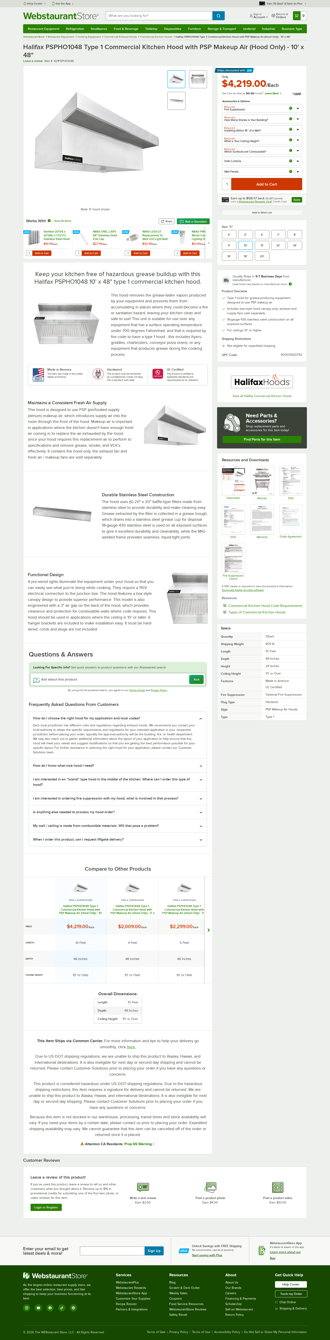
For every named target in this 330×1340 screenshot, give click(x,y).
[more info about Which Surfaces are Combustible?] (291, 150)
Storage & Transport (222, 29)
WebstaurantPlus (127, 1282)
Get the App (63, 3)
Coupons (175, 1298)
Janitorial (249, 29)
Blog (172, 1282)
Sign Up (154, 1251)
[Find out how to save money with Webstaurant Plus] (27, 232)
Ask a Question (196, 221)
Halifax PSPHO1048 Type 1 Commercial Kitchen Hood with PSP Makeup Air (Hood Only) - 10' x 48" (80, 909)
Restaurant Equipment (43, 29)
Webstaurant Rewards (131, 1287)
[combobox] (159, 15)
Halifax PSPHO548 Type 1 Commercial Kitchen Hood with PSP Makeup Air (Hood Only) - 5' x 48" (184, 909)
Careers (230, 1293)
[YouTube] (38, 1307)
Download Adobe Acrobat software (243, 590)
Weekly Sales (178, 1293)
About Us (231, 1282)
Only (225, 77)
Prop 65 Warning (138, 1144)
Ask (197, 679)
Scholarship (233, 1304)
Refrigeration (75, 29)
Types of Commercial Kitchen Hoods (265, 612)
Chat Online (287, 1302)
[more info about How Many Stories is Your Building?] (291, 119)
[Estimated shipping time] (290, 284)
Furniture (194, 29)
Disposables (172, 29)
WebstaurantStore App (131, 1293)
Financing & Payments (240, 1298)
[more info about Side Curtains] (291, 161)
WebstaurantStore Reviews (188, 1309)
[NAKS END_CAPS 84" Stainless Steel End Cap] (97, 243)
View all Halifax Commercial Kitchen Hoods (262, 396)
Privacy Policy (159, 690)
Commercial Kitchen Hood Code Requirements (265, 606)
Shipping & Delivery (293, 1308)
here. (131, 1047)
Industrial (268, 29)
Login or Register (46, 1207)
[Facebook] (50, 1307)
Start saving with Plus (207, 1255)
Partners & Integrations (132, 1309)
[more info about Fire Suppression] (291, 108)
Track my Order (291, 1294)
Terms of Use (137, 690)
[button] (176, 79)
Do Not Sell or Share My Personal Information (275, 1332)
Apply (297, 200)
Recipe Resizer (126, 1304)
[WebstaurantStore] (60, 1275)
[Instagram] (26, 1307)
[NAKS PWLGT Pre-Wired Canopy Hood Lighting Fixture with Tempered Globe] (196, 243)
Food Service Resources (186, 1304)
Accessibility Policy (227, 1332)
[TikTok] (61, 1307)
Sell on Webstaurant (239, 1309)
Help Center (35, 3)
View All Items (62, 220)
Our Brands (233, 1287)
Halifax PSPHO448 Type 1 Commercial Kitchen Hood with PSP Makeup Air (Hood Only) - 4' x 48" (132, 909)
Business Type (292, 29)
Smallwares (99, 29)
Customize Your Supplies (133, 1298)
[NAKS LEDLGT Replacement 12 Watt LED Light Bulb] (147, 243)
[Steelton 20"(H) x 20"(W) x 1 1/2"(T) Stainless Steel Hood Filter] (48, 243)
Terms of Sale (156, 1332)
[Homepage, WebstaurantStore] (61, 15)
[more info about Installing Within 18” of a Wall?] (291, 129)
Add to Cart (42, 253)
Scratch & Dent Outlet (184, 1287)
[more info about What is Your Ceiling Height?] (291, 140)
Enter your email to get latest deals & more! (45, 1250)
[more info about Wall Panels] (291, 171)
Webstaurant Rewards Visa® (255, 201)
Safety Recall (178, 1314)
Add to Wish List (262, 212)
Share (168, 221)
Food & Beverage (126, 29)
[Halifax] (262, 381)
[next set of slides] (208, 243)
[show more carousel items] (209, 930)
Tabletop (151, 29)
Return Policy (234, 1314)
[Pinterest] (73, 1307)
